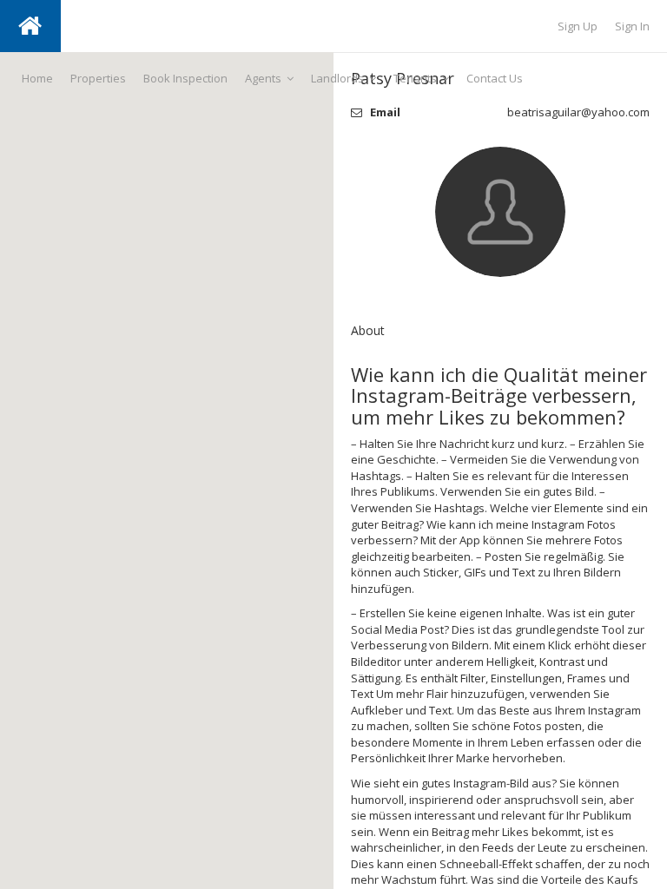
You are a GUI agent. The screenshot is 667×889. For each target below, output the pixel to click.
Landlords (337, 78)
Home (37, 78)
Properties (98, 78)
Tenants (415, 78)
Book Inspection (185, 78)
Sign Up (578, 26)
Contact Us (494, 78)
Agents (263, 78)
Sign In (632, 26)
